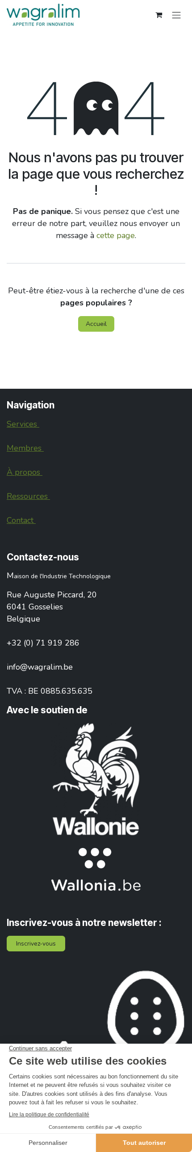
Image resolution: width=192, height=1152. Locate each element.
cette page (115, 235)
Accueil (96, 324)
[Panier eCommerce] (158, 15)
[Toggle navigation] (176, 14)
